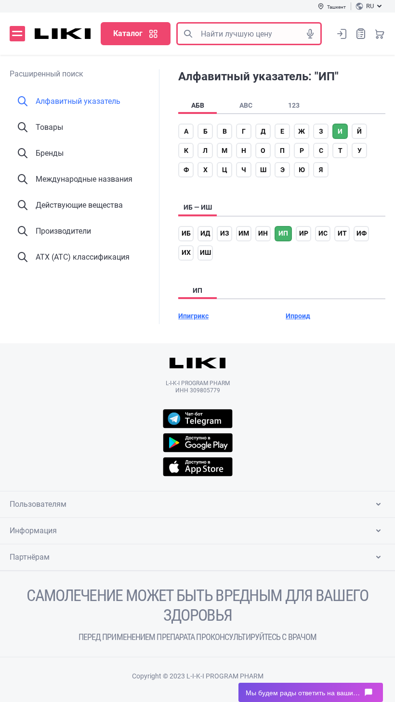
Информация (33, 530)
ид (205, 233)
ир (303, 233)
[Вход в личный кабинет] (342, 33)
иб (186, 233)
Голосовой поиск (310, 33)
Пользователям (38, 504)
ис (323, 233)
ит (342, 233)
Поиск (187, 33)
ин (263, 233)
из (224, 233)
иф (361, 233)
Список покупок (361, 33)
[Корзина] (379, 33)
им (243, 233)
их (186, 252)
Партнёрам (30, 557)
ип (283, 233)
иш (205, 252)
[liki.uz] (63, 33)
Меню (17, 33)
